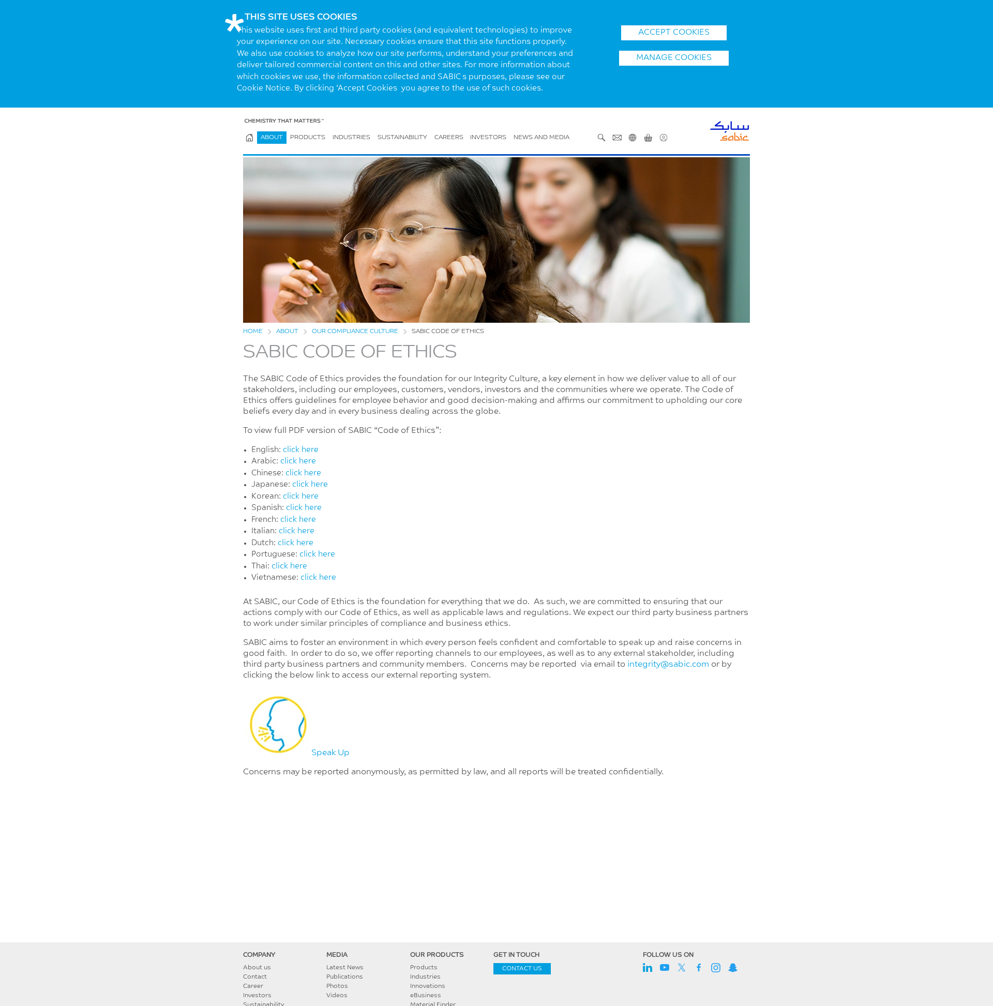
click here (301, 450)
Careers (448, 137)
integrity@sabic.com (668, 664)
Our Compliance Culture (355, 331)
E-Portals (648, 137)
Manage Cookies (674, 58)
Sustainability (402, 137)
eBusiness (425, 996)
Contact (255, 977)
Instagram (715, 967)
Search (601, 137)
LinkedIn (647, 967)
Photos (337, 986)
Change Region (632, 137)
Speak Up (329, 753)
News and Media (541, 137)
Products (307, 137)
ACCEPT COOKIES (674, 32)
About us (257, 968)
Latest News (345, 968)
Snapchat (733, 967)
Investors (488, 137)
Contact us (522, 969)
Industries (351, 137)
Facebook (698, 967)
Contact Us (617, 137)
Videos (337, 996)
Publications (344, 977)
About (272, 137)
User (663, 137)
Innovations (427, 986)
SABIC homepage (249, 137)
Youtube (664, 967)
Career (253, 986)
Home (253, 331)
